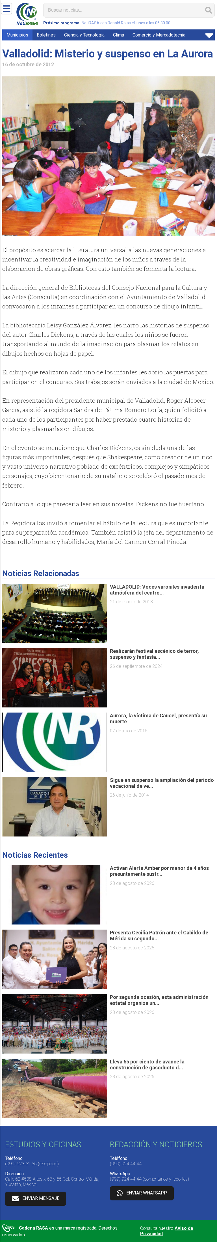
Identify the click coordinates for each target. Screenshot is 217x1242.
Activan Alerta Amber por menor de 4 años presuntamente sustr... (159, 871)
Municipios (17, 35)
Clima (118, 35)
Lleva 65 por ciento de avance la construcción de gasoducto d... (147, 1065)
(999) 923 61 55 (21, 1163)
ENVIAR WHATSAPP (146, 1193)
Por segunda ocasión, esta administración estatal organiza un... (159, 1000)
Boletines (46, 35)
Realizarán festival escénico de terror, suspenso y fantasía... (154, 654)
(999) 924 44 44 (126, 1163)
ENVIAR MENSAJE (40, 1198)
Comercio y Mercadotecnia (159, 35)
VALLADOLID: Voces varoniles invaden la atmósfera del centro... (157, 590)
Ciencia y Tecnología (84, 35)
